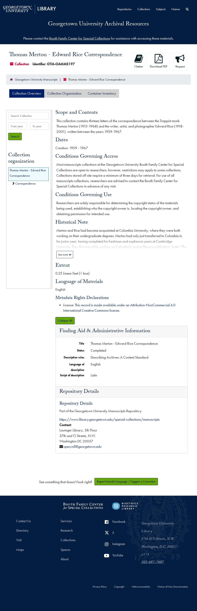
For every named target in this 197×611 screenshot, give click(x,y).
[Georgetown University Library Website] (29, 8)
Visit (19, 540)
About (64, 559)
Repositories (124, 9)
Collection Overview (26, 93)
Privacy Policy (100, 586)
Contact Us (23, 521)
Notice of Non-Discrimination (173, 586)
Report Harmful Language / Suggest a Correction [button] (126, 481)
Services (66, 521)
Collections (143, 9)
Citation (138, 66)
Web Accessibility (141, 586)
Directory (22, 530)
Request (180, 66)
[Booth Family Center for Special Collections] (83, 505)
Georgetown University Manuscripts (36, 79)
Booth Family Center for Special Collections (79, 38)
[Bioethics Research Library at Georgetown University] (125, 505)
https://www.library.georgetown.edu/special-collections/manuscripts (109, 419)
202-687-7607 (152, 562)
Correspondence (25, 183)
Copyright (119, 586)
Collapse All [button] (65, 321)
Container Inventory (102, 93)
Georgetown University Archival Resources (98, 24)
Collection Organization (64, 93)
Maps (20, 550)
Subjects (161, 9)
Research (67, 530)
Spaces (65, 550)
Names (175, 9)
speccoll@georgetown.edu (83, 446)
